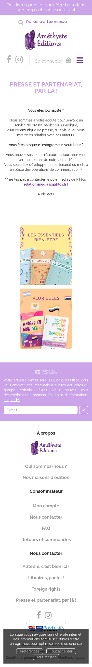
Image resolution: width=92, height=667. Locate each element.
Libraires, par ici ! (46, 577)
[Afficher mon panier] (67, 60)
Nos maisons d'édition (46, 477)
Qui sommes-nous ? (46, 466)
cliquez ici (12, 400)
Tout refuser (46, 657)
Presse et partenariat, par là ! (46, 600)
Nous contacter (46, 517)
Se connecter (49, 61)
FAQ (46, 528)
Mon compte (46, 505)
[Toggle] (80, 60)
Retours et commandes (46, 539)
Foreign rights (46, 589)
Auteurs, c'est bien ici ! (46, 566)
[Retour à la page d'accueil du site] (46, 40)
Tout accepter (61, 651)
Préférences (29, 651)
